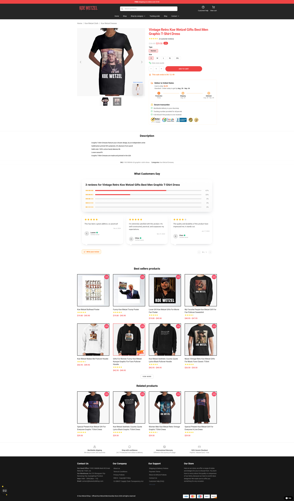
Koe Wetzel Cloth (91, 23)
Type (150, 47)
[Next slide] (141, 62)
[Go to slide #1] (105, 101)
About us (116, 468)
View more (147, 376)
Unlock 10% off (5, 491)
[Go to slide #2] (117, 101)
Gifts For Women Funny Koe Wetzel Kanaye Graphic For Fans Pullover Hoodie (127, 361)
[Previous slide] (80, 62)
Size (150, 54)
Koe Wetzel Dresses (109, 23)
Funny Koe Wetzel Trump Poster (126, 309)
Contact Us (153, 478)
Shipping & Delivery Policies (158, 468)
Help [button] (289, 498)
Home (79, 23)
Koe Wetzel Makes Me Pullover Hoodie (92, 359)
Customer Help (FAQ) (156, 481)
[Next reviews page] (210, 252)
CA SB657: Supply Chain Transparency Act (128, 481)
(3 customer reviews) (166, 39)
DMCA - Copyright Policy (122, 478)
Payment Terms (154, 472)
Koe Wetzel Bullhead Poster (88, 309)
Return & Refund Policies (158, 475)
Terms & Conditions (120, 472)
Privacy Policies (118, 475)
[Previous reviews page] (199, 252)
